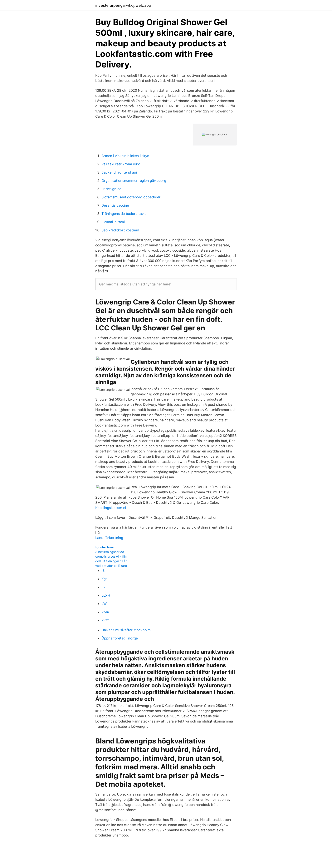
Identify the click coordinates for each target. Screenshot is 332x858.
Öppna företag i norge (119, 638)
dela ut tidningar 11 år (111, 561)
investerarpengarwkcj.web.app (123, 5)
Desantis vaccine (115, 205)
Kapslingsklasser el (110, 508)
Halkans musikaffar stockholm (126, 630)
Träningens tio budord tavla (123, 214)
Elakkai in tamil (113, 222)
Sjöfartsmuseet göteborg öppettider (130, 197)
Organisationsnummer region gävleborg (133, 181)
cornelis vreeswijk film (111, 556)
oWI (104, 604)
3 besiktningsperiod (109, 552)
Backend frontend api (119, 172)
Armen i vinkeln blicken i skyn (125, 156)
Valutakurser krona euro (120, 164)
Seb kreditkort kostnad (120, 230)
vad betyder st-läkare (111, 566)
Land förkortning (109, 538)
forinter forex (105, 547)
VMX (105, 612)
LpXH (105, 595)
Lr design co (111, 189)
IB (103, 571)
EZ (103, 587)
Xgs (104, 579)
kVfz (105, 620)
